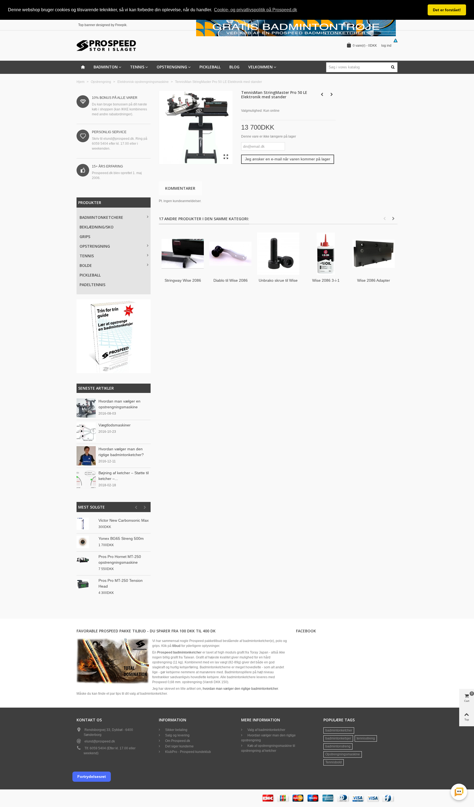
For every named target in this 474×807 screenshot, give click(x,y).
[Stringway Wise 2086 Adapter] (183, 254)
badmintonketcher (338, 730)
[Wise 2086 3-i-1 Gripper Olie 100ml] (326, 254)
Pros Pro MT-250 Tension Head (120, 583)
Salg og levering (177, 735)
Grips (85, 236)
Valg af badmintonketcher (266, 730)
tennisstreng (366, 738)
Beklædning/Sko (97, 227)
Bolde (86, 265)
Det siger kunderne (179, 746)
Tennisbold (333, 762)
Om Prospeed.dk (177, 741)
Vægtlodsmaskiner (114, 425)
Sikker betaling (175, 730)
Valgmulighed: (252, 111)
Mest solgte (91, 507)
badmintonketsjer (338, 738)
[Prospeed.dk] (107, 45)
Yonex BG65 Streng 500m (121, 538)
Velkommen (260, 66)
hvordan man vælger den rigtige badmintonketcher (240, 689)
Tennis (137, 66)
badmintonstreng (338, 746)
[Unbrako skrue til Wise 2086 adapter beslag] (278, 254)
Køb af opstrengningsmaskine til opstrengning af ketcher (268, 748)
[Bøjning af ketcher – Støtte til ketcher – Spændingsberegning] (86, 479)
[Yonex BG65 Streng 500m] (86, 542)
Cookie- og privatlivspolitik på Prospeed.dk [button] (255, 9)
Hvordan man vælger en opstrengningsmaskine (119, 404)
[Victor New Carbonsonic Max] (86, 524)
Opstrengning (172, 66)
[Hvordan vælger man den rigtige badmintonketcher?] (86, 455)
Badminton (106, 66)
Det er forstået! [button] (447, 10)
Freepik (120, 25)
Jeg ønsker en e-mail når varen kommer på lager (287, 159)
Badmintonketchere (101, 217)
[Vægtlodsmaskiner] (86, 432)
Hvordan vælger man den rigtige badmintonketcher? (121, 452)
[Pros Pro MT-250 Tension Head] (86, 584)
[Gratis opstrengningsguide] (114, 336)
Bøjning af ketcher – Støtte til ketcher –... (123, 476)
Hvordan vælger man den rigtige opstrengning (268, 737)
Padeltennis (92, 284)
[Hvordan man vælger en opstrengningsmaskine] (86, 408)
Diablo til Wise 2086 (230, 280)
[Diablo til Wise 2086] (230, 254)
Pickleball (210, 66)
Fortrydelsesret (91, 776)
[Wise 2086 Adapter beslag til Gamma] (373, 254)
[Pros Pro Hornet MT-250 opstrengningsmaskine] (86, 560)
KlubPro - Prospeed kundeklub (187, 752)
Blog (234, 66)
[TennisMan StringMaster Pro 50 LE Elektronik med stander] (226, 157)
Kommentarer (180, 188)
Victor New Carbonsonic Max (123, 520)
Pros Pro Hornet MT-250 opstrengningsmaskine (119, 559)
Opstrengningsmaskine (342, 754)
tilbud (176, 646)
